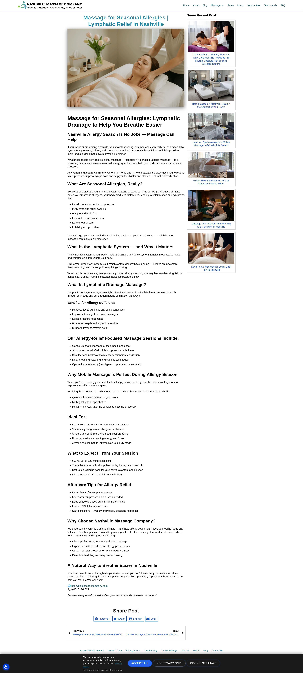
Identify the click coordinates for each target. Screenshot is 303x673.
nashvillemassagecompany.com (89, 585)
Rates (231, 5)
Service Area (254, 5)
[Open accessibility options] (6, 667)
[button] (102, 618)
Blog (205, 5)
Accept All (139, 663)
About (196, 5)
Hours (240, 5)
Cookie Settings (203, 663)
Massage (216, 5)
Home (186, 5)
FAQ (283, 5)
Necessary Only (169, 663)
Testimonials (270, 5)
